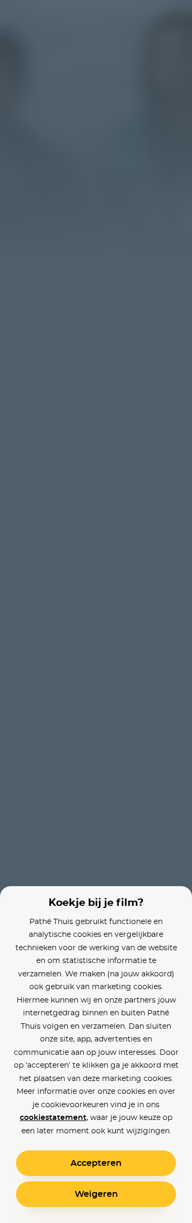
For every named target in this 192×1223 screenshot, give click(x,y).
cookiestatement (53, 1118)
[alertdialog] (96, 611)
